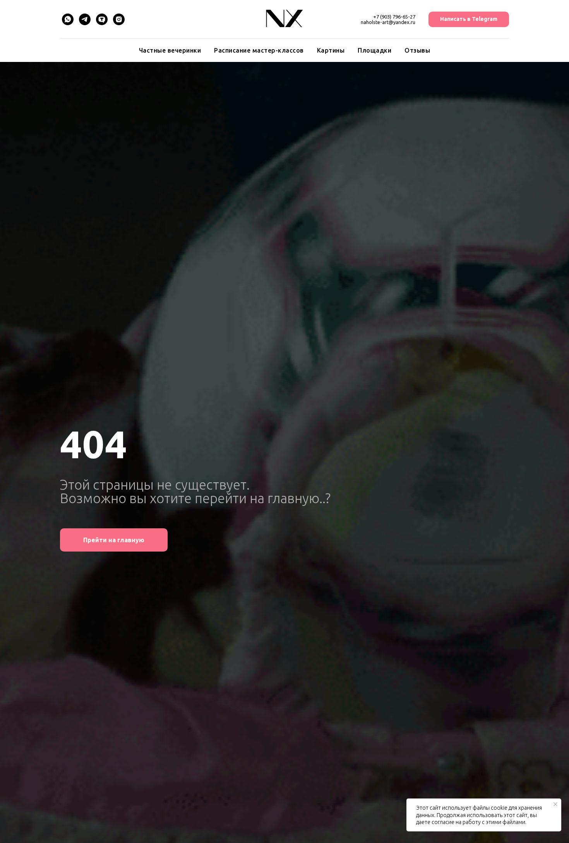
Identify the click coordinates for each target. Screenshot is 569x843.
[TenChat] (102, 19)
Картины (331, 50)
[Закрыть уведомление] (555, 804)
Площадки (374, 50)
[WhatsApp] (68, 19)
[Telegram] (85, 19)
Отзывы (417, 50)
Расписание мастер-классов (259, 50)
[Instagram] (119, 19)
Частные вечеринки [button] (170, 50)
